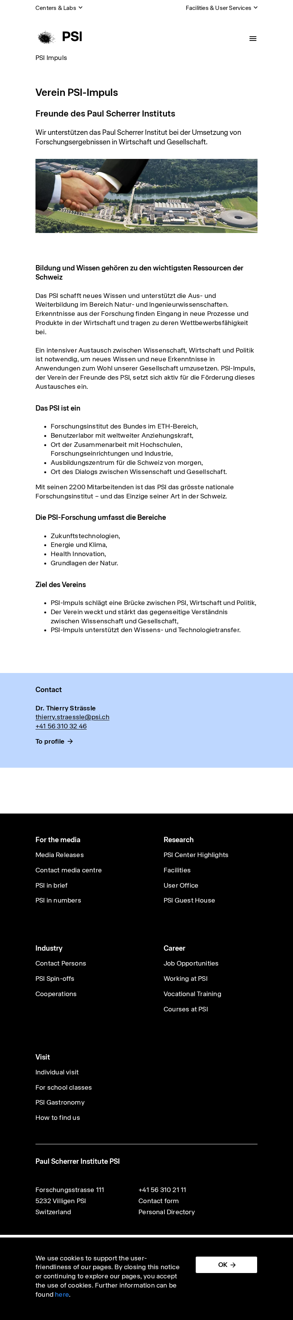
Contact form (158, 1201)
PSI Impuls (51, 57)
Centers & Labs (55, 8)
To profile (49, 741)
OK (222, 1264)
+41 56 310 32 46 (61, 726)
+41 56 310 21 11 (162, 1190)
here (62, 1294)
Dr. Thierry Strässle (65, 708)
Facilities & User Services (218, 8)
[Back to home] (58, 36)
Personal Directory (166, 1212)
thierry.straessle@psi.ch (72, 717)
